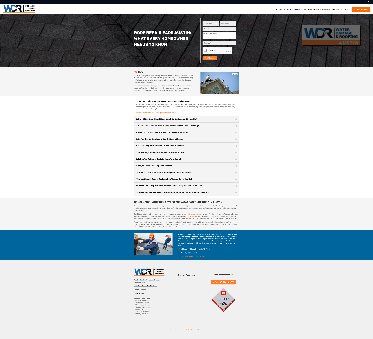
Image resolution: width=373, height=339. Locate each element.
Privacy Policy (175, 330)
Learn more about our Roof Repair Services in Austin (157, 113)
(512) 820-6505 (139, 293)
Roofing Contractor (283, 9)
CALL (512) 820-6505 (224, 282)
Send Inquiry (209, 58)
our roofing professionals (193, 214)
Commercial (326, 9)
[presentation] (217, 50)
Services (297, 9)
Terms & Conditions (189, 330)
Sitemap (200, 330)
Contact (346, 9)
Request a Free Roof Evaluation (192, 256)
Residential (317, 9)
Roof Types (307, 9)
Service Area (335, 9)
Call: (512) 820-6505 (360, 9)
